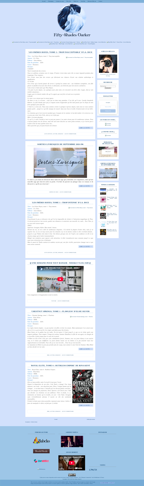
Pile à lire (68, 1)
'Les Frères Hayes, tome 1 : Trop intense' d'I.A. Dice (60, 202)
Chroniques (50, 1)
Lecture (55, 133)
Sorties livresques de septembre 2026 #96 (60, 144)
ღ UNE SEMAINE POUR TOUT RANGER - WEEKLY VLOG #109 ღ (60, 263)
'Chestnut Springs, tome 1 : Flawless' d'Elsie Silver (60, 311)
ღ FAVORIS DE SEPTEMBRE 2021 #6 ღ (112, 190)
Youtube (53, 300)
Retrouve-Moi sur (92, 1)
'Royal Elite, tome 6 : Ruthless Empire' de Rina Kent (60, 365)
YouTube (83, 1)
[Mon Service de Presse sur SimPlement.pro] (41, 469)
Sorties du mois (53, 192)
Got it (112, 482)
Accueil (44, 1)
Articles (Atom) (34, 422)
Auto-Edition (48, 133)
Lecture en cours (60, 1)
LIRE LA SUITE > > (85, 128)
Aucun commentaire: (70, 133)
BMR (48, 355)
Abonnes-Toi (108, 111)
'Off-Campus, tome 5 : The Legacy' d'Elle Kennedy (112, 206)
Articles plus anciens (91, 419)
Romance (60, 133)
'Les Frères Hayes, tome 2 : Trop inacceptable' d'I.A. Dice (60, 52)
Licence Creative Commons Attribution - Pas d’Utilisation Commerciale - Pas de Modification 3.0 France (83, 477)
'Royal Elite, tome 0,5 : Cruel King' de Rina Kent (112, 230)
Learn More (104, 482)
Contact (100, 1)
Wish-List (76, 1)
